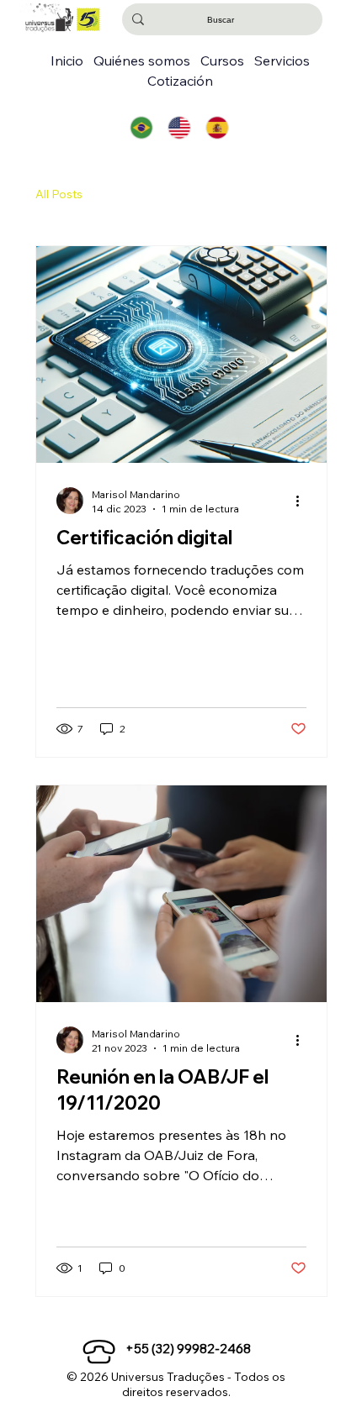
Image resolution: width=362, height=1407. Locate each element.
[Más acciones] (304, 501)
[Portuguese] (141, 127)
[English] (179, 127)
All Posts (59, 194)
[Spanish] (217, 127)
